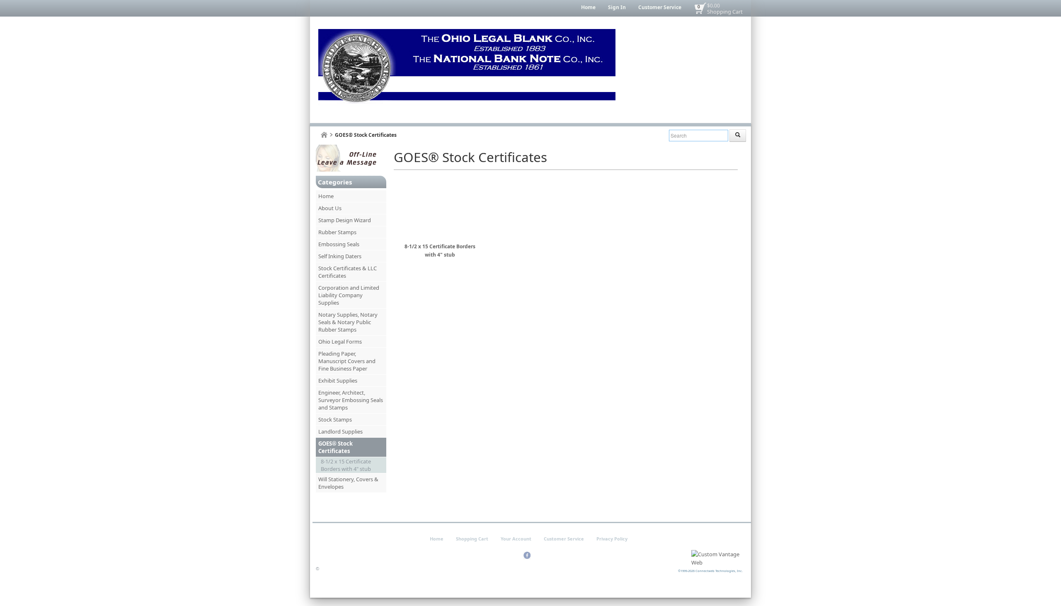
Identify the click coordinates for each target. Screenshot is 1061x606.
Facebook (526, 555)
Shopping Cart (725, 11)
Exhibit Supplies (337, 380)
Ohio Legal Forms (340, 341)
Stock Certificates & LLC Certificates (347, 271)
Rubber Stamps (337, 232)
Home (588, 7)
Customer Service (659, 7)
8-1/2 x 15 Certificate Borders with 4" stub (346, 465)
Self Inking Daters (339, 256)
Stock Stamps (335, 419)
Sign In (617, 7)
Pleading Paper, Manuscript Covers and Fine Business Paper (346, 361)
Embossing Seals (338, 244)
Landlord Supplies (340, 431)
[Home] (324, 134)
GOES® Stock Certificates (335, 447)
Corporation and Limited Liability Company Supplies (348, 295)
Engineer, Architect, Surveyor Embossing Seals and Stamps (350, 400)
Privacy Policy (611, 539)
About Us (330, 208)
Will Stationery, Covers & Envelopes (348, 482)
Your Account (516, 539)
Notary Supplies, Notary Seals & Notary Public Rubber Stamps (348, 322)
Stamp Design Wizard (344, 220)
